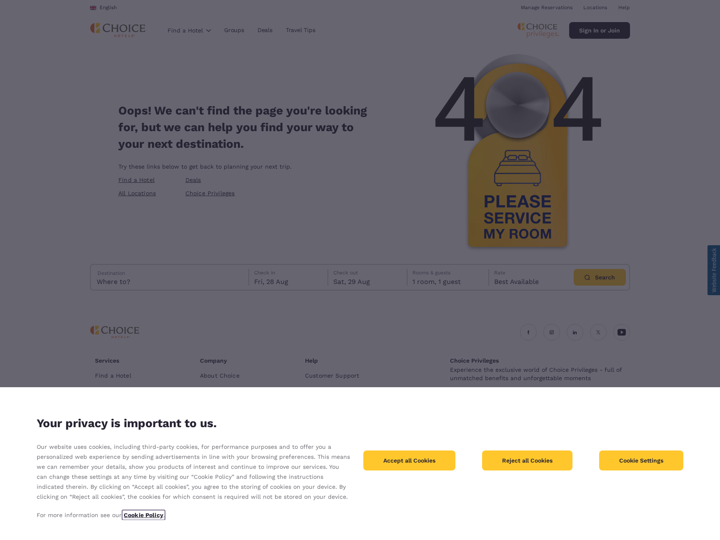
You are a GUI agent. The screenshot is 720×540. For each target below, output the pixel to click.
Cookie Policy (143, 515)
